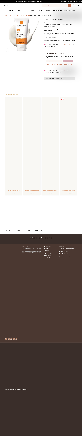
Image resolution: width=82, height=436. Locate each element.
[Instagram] (6, 339)
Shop (10, 15)
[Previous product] (73, 15)
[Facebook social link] (48, 82)
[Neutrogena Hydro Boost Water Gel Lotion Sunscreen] (32, 143)
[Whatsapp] (14, 339)
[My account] (74, 6)
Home (6, 15)
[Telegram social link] (52, 82)
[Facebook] (11, 339)
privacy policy (56, 64)
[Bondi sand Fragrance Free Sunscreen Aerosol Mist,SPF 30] (68, 143)
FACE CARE (15, 15)
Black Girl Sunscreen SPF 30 (13, 190)
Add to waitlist (68, 61)
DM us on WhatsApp (68, 44)
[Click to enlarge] (7, 50)
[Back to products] (75, 15)
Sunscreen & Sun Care (25, 15)
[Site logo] (6, 5)
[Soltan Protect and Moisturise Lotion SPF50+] (50, 143)
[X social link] (49, 82)
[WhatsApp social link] (50, 82)
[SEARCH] (69, 5)
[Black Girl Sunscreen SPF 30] (13, 143)
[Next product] (76, 15)
